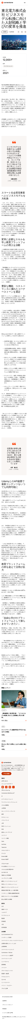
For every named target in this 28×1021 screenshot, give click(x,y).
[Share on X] (25, 32)
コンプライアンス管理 (6, 878)
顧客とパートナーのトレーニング (9, 881)
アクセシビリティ (5, 976)
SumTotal (3, 844)
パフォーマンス (5, 820)
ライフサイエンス (8, 66)
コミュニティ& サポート (7, 783)
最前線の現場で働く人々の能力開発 (9, 890)
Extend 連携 (4, 856)
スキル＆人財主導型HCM (7, 869)
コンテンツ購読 (5, 838)
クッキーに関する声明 (7, 1012)
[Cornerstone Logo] (7, 3)
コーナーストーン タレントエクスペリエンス (12, 940)
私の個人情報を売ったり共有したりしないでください (13, 1017)
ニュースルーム (5, 961)
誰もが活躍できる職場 (6, 899)
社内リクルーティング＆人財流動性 (9, 896)
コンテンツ (4, 835)
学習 (2, 829)
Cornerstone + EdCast (6, 952)
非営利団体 (4, 927)
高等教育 (3, 921)
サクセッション (5, 817)
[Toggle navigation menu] (24, 3)
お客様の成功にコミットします (8, 943)
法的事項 (4, 1000)
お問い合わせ (4, 781)
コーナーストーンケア (6, 958)
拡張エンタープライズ (6, 832)
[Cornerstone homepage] (14, 762)
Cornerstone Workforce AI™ (8, 793)
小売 (2, 924)
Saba (2, 841)
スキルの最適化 (5, 805)
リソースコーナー (5, 982)
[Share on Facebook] (18, 32)
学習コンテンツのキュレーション (9, 884)
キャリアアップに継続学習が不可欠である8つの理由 (13, 726)
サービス (3, 853)
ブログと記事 (4, 988)
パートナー (4, 967)
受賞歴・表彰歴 (5, 973)
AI (1, 796)
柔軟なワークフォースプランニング (9, 887)
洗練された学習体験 (6, 875)
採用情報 (3, 964)
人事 (2, 823)
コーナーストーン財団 (6, 955)
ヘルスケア (4, 912)
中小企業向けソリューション (8, 866)
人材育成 (3, 808)
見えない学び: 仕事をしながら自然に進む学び (13, 740)
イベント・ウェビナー (6, 985)
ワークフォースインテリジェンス (9, 802)
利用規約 (4, 1008)
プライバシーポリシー (7, 1004)
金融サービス (4, 909)
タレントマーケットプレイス (8, 811)
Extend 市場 (4, 859)
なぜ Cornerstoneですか (7, 934)
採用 (2, 814)
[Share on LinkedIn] (22, 32)
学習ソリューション (6, 826)
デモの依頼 (6, 773)
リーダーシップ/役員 (6, 937)
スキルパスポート (5, 850)
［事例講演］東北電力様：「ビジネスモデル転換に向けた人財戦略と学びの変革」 (13, 690)
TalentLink (3, 847)
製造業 (3, 918)
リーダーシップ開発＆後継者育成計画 (10, 893)
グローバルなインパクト (7, 970)
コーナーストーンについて (7, 949)
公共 (2, 906)
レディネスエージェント (7, 799)
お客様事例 (5, 31)
